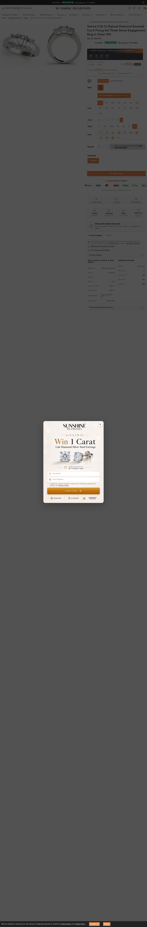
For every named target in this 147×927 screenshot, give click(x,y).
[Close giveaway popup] (100, 424)
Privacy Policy (64, 485)
